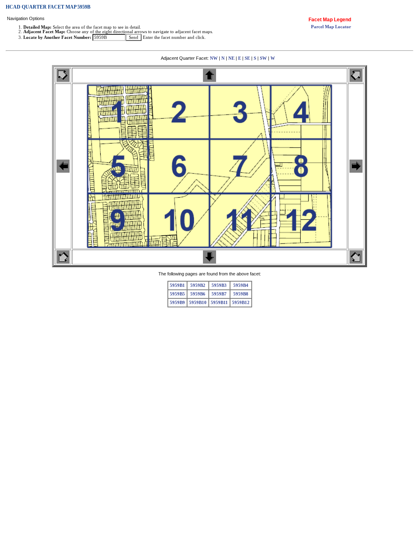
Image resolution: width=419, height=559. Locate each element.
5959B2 (197, 285)
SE (247, 58)
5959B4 (240, 285)
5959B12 (241, 302)
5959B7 (219, 294)
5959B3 (219, 285)
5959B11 (219, 302)
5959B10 (198, 302)
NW (214, 58)
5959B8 (240, 294)
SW (263, 58)
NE (231, 58)
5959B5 (177, 294)
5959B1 (177, 285)
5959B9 (177, 302)
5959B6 (197, 294)
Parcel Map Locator (331, 27)
